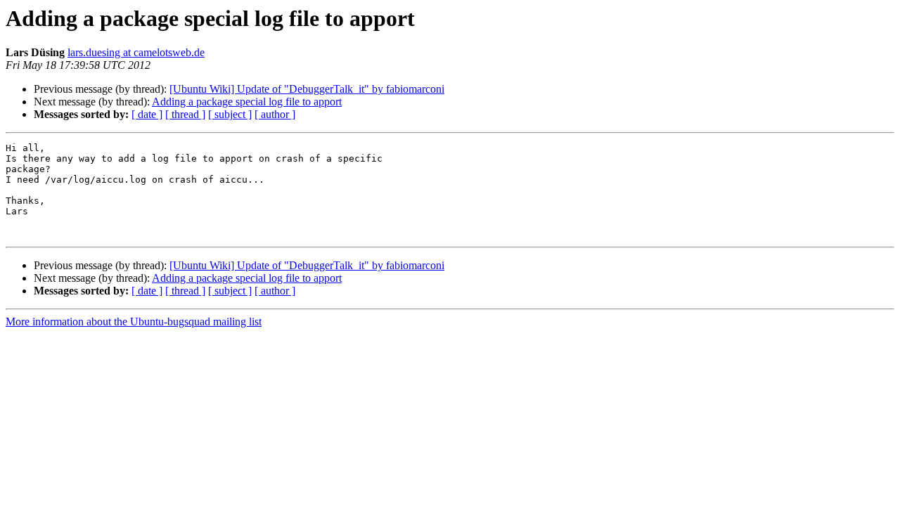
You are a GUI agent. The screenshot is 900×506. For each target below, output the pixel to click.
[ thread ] (185, 114)
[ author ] (275, 114)
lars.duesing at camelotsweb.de (136, 52)
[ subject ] (230, 114)
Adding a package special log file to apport (247, 102)
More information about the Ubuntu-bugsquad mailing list (134, 321)
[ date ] (146, 114)
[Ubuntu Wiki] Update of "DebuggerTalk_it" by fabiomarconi (306, 89)
